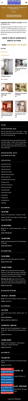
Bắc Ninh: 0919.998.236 (6, 374)
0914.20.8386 (8, 365)
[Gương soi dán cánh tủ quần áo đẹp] (7, 87)
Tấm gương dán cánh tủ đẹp (20, 114)
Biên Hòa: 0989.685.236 (6, 382)
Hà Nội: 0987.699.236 (6, 369)
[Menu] (2, 2)
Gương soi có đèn (5, 182)
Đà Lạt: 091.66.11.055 (6, 387)
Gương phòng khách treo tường (8, 179)
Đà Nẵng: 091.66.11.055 (6, 390)
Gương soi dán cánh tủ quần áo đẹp (6, 94)
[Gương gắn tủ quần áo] (7, 67)
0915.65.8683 (8, 220)
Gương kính (3, 203)
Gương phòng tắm (5, 200)
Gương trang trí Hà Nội (6, 192)
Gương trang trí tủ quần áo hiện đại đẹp (21, 94)
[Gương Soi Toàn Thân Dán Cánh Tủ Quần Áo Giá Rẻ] (7, 106)
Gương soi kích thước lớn (6, 185)
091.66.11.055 (8, 262)
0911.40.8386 (22, 45)
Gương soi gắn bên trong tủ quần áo (20, 69)
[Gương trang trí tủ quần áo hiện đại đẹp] (21, 87)
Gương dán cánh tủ (5, 55)
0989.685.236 (11, 45)
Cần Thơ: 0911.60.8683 (6, 385)
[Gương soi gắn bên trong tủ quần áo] (21, 63)
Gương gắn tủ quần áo (6, 76)
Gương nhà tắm (4, 197)
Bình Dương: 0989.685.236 (7, 379)
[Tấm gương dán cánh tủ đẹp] (21, 106)
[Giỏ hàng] (26, 2)
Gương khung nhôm (5, 190)
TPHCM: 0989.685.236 (6, 377)
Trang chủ (3, 7)
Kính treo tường (4, 52)
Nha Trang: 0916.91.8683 (7, 392)
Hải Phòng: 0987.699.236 (7, 371)
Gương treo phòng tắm (6, 187)
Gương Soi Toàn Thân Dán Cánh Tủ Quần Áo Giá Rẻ (7, 114)
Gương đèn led (4, 195)
